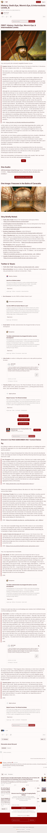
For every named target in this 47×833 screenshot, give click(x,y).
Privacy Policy (32, 811)
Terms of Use (29, 810)
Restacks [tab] (9, 748)
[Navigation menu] (3, 2)
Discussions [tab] (10, 774)
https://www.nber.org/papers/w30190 (32, 242)
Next (42, 739)
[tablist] (6, 748)
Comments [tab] (4, 748)
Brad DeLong (6, 12)
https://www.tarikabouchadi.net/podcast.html (16, 221)
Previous (6, 739)
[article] (23, 781)
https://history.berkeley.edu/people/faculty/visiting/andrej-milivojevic (23, 233)
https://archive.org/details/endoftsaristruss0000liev (20, 122)
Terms (27, 827)
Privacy (24, 827)
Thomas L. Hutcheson (7, 762)
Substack (18, 831)
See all (3, 808)
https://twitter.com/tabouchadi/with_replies (26, 267)
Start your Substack (21, 829)
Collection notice (31, 827)
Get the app (37, 430)
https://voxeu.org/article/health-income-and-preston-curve (20, 258)
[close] (35, 788)
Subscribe (38, 2)
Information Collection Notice (23, 811)
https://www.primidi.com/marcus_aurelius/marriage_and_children (22, 254)
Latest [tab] (5, 774)
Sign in (43, 2)
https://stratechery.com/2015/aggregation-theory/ (17, 246)
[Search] (45, 774)
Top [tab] (2, 774)
